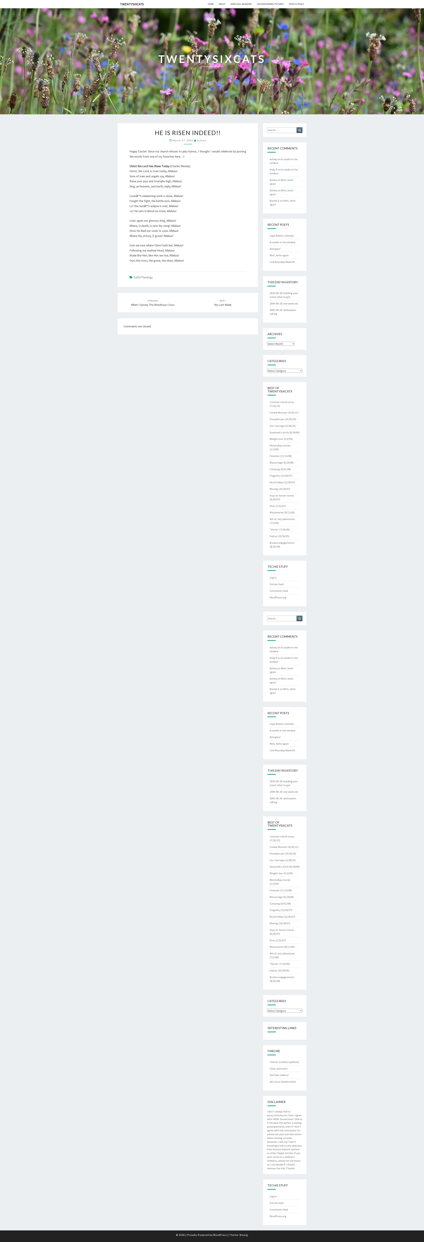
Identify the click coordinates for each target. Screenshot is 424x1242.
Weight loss (276, 439)
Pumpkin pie (277, 419)
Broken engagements (282, 542)
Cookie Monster (279, 412)
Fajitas (273, 536)
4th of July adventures (282, 519)
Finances (275, 456)
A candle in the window (282, 242)
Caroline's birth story (282, 402)
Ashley (201, 140)
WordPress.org (278, 597)
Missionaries (277, 512)
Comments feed (279, 590)
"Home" (274, 529)
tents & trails (296, 3)
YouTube (274, 1075)
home (211, 3)
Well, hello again (279, 255)
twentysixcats (132, 4)
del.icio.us (275, 1081)
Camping (275, 469)
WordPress (220, 1235)
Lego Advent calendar (282, 235)
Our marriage (277, 425)
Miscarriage (276, 462)
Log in (273, 577)
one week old (290, 303)
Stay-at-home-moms (282, 495)
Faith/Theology (143, 277)
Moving (274, 489)
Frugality (275, 475)
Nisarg (243, 1235)
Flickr (273, 1068)
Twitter (274, 1062)
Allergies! (275, 248)
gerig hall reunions (241, 3)
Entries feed (276, 584)
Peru (272, 506)
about (222, 3)
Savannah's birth (279, 432)
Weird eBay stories (280, 445)
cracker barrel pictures (270, 3)
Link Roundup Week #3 (282, 262)
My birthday (276, 482)
